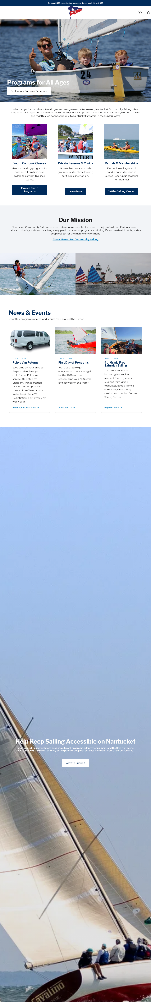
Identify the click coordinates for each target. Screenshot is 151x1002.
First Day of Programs (73, 362)
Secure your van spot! (24, 407)
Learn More (75, 191)
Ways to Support (75, 763)
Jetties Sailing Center (121, 191)
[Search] (139, 12)
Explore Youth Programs (29, 190)
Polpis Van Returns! (26, 362)
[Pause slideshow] (69, 99)
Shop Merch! (65, 407)
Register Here (111, 407)
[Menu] (3, 12)
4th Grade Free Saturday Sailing (115, 364)
